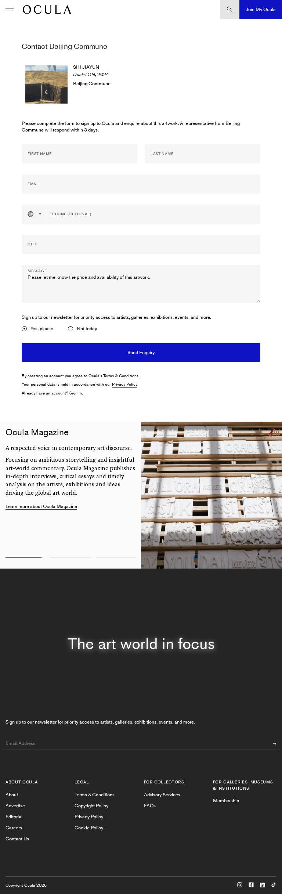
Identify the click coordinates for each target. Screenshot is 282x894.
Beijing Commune (92, 83)
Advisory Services (162, 794)
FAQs (150, 805)
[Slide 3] (117, 558)
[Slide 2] (70, 558)
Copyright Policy (91, 805)
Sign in (75, 393)
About (12, 794)
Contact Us (17, 838)
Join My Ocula (261, 9)
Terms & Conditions (120, 376)
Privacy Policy (124, 384)
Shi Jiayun (86, 67)
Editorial (14, 816)
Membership (226, 800)
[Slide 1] (23, 558)
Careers (14, 827)
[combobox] (34, 214)
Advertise (15, 805)
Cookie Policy (89, 827)
